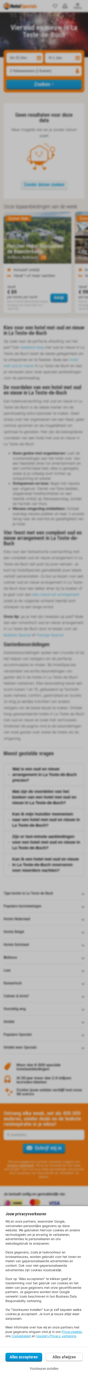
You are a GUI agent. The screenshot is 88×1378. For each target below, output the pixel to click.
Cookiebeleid (21, 1336)
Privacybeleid (72, 1332)
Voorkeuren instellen (44, 1369)
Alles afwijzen (64, 1357)
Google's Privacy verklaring (56, 1336)
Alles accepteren (24, 1357)
